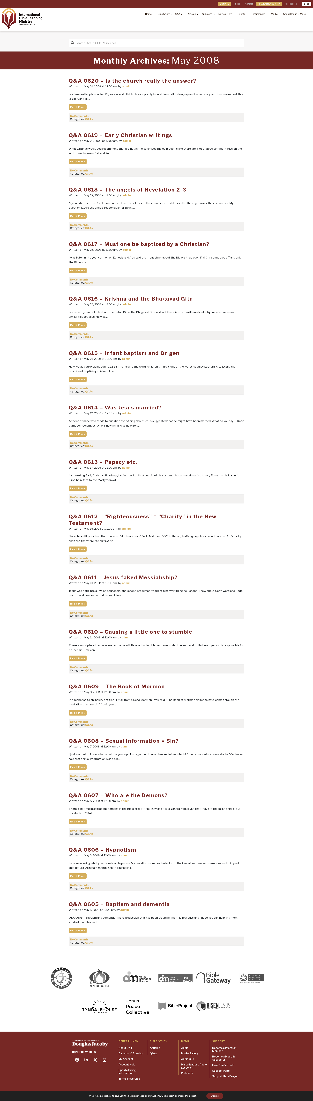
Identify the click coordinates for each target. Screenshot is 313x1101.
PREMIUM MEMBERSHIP (269, 4)
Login (306, 4)
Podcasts (187, 1073)
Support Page (221, 1070)
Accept (214, 1095)
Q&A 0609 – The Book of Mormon (117, 686)
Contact (249, 4)
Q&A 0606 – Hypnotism (102, 850)
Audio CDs (187, 1059)
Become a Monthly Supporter (223, 1058)
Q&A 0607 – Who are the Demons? (118, 795)
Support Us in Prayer (225, 1076)
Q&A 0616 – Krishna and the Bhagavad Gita (131, 299)
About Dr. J (125, 1047)
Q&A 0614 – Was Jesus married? (115, 407)
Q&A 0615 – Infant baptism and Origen (124, 353)
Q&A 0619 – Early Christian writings (120, 135)
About (237, 4)
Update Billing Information (127, 1072)
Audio (184, 1047)
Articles (155, 1047)
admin (126, 86)
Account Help (291, 4)
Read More (77, 107)
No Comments (79, 116)
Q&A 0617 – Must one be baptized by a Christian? (139, 244)
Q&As (89, 119)
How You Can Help (223, 1065)
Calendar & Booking (131, 1053)
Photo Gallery (189, 1053)
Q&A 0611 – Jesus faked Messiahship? (123, 577)
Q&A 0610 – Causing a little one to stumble (130, 632)
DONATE (224, 4)
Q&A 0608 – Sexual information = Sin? (124, 741)
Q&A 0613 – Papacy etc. (103, 462)
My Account (126, 1059)
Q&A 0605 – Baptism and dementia (119, 904)
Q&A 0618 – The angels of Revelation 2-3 (127, 189)
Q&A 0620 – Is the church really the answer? (132, 81)
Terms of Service (129, 1078)
